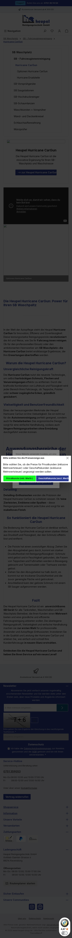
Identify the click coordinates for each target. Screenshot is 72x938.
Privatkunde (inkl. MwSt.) (19, 478)
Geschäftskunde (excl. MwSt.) (53, 478)
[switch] (65, 933)
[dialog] (36, 469)
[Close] (67, 458)
